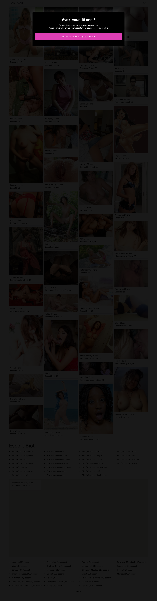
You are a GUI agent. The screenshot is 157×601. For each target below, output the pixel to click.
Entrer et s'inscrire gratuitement (78, 36)
